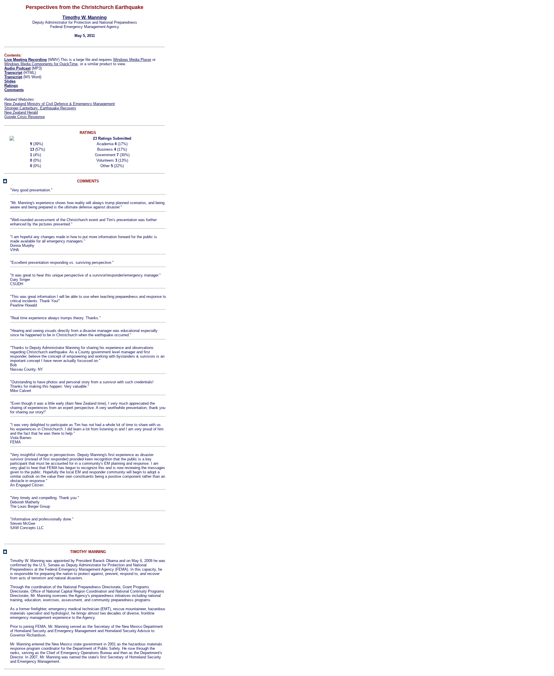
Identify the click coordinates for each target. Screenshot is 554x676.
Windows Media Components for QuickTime (41, 64)
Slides (10, 81)
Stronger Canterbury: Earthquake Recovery (40, 108)
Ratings (11, 85)
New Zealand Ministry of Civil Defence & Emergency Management (59, 104)
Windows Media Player (132, 59)
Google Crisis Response (24, 117)
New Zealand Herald (21, 112)
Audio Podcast (17, 68)
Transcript (13, 72)
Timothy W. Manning (84, 17)
